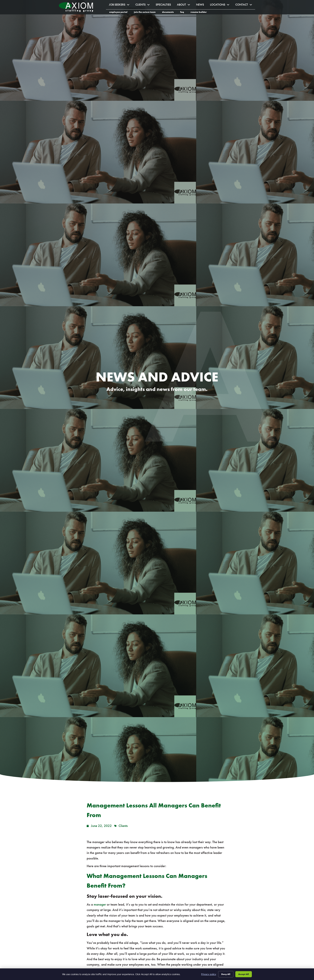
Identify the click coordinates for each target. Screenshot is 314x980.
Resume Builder (200, 12)
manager (100, 904)
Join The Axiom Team (146, 12)
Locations (221, 5)
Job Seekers (120, 5)
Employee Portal (120, 12)
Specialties (165, 5)
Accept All (243, 974)
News (201, 5)
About (185, 5)
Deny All (225, 974)
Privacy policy (208, 974)
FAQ (183, 12)
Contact (245, 5)
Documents (169, 12)
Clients (144, 5)
